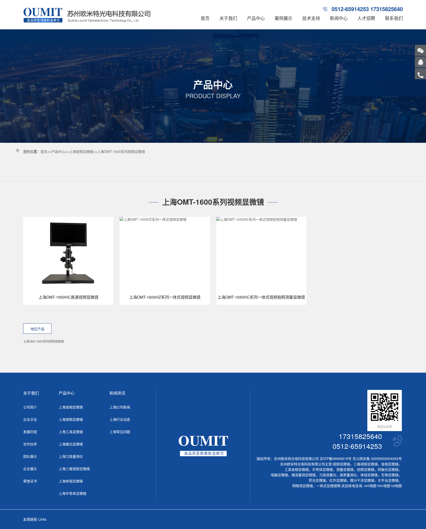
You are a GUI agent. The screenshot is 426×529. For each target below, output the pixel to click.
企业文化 (30, 419)
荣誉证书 (30, 480)
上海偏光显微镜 (71, 443)
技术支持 (311, 18)
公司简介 (30, 406)
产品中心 (256, 18)
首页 (205, 18)
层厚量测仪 (348, 474)
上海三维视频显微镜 (74, 468)
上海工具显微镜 (71, 431)
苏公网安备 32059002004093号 (377, 458)
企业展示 (30, 468)
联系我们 (394, 18)
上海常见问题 (119, 431)
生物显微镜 (389, 474)
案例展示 (283, 18)
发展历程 (30, 431)
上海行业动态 (119, 419)
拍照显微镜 (365, 469)
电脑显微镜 (279, 474)
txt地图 (396, 485)
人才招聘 (366, 18)
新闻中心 (339, 18)
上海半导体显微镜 (72, 493)
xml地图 (370, 485)
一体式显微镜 (326, 485)
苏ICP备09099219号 (336, 458)
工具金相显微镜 (296, 469)
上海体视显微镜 (71, 480)
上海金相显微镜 (71, 406)
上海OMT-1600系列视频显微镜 (121, 151)
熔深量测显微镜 (303, 474)
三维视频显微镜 (366, 463)
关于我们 (228, 18)
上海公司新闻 (119, 406)
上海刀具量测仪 (71, 456)
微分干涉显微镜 (362, 480)
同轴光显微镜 (388, 469)
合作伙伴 (30, 443)
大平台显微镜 (388, 480)
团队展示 (30, 456)
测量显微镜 (345, 469)
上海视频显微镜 (81, 151)
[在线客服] (420, 62)
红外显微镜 (338, 480)
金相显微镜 (389, 463)
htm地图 (383, 485)
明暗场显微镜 (302, 485)
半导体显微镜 (322, 469)
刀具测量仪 (327, 474)
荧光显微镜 (317, 480)
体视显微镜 (369, 474)
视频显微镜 (341, 463)
